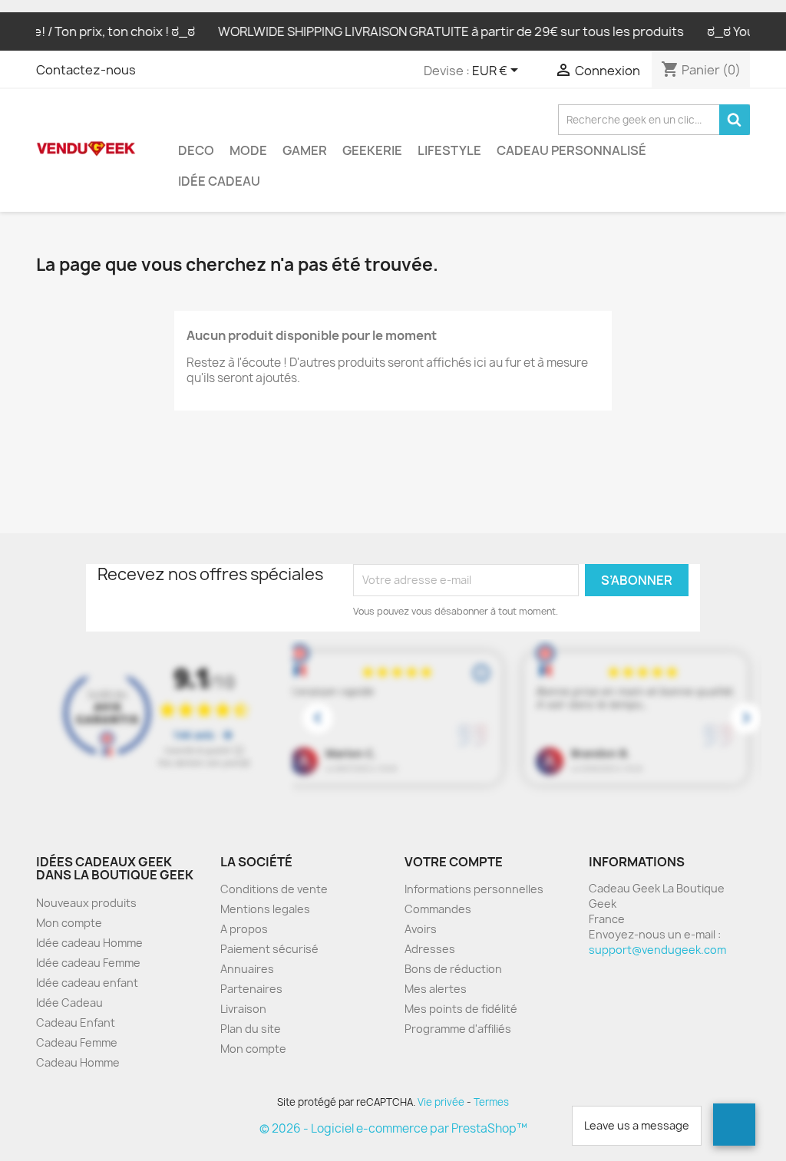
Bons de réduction (453, 968)
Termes (491, 1102)
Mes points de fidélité (461, 1008)
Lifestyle (449, 150)
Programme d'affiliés (458, 1028)
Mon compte (69, 922)
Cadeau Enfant (75, 1022)
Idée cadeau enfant (87, 982)
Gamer (304, 150)
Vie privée (441, 1102)
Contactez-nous (86, 69)
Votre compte (454, 861)
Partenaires (251, 988)
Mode (248, 150)
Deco (196, 150)
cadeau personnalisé (571, 150)
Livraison (243, 1008)
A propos (244, 929)
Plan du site (250, 1028)
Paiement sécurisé (269, 949)
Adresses (430, 949)
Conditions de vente (274, 889)
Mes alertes (436, 988)
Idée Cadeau (219, 181)
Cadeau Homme (78, 1062)
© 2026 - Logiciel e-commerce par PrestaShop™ (393, 1128)
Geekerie (372, 150)
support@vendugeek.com (657, 949)
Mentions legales (265, 909)
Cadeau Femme (76, 1042)
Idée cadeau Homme (89, 942)
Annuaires (247, 968)
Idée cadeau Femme (88, 962)
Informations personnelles (474, 889)
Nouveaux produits (86, 902)
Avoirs (421, 929)
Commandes (438, 909)
